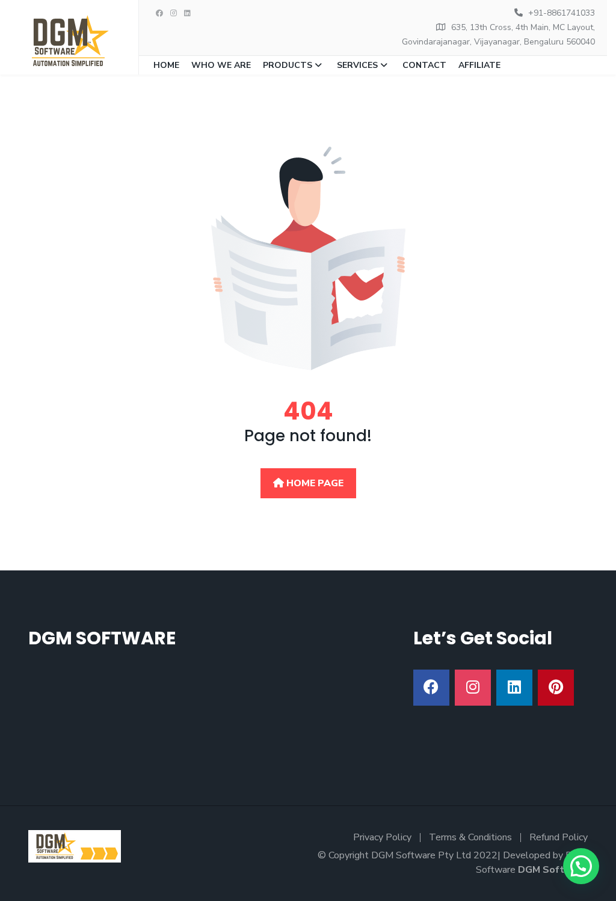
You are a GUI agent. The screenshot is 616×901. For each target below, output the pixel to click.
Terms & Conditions (470, 837)
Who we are (221, 65)
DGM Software (553, 869)
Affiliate (479, 65)
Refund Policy (558, 837)
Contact (424, 65)
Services (357, 65)
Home (166, 65)
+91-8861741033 (561, 13)
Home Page (313, 483)
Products (287, 65)
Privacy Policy (382, 837)
